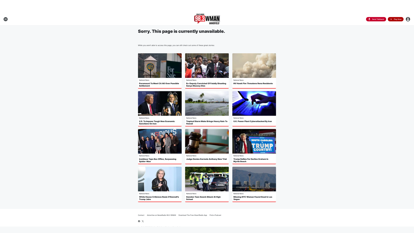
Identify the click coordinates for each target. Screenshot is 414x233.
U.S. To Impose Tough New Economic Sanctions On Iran (157, 122)
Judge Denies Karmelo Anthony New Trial (206, 159)
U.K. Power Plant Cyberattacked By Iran (252, 121)
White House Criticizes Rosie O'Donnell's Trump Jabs (159, 198)
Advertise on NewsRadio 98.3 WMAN (161, 215)
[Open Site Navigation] (5, 19)
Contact (141, 215)
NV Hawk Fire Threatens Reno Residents (253, 83)
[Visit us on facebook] (139, 221)
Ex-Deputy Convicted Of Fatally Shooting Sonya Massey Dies (206, 84)
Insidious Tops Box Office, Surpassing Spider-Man (157, 160)
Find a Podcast (215, 215)
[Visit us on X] (142, 221)
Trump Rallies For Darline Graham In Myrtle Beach (250, 160)
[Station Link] (207, 19)
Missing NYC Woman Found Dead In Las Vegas (252, 198)
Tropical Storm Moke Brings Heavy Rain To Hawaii (206, 122)
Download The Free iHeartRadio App (193, 215)
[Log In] (408, 19)
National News (144, 80)
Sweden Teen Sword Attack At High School (203, 198)
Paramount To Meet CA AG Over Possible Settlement (159, 84)
